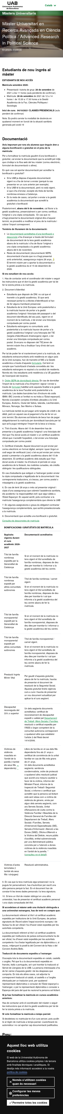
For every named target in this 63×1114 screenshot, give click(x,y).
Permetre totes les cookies (29, 1103)
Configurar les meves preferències (26, 1093)
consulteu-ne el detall (35, 854)
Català (53, 5)
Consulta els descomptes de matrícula (20, 520)
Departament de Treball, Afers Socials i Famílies (41, 719)
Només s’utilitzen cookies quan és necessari (29, 1082)
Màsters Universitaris (19, 13)
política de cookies (17, 1072)
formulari (16, 386)
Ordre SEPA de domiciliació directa (21, 380)
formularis (36, 362)
